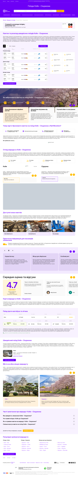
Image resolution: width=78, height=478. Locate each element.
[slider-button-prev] (71, 105)
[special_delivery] (12, 250)
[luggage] (4, 250)
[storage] (8, 250)
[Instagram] (72, 462)
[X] (69, 462)
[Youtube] (74, 462)
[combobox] (19, 11)
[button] (37, 11)
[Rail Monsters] (8, 11)
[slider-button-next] (74, 105)
